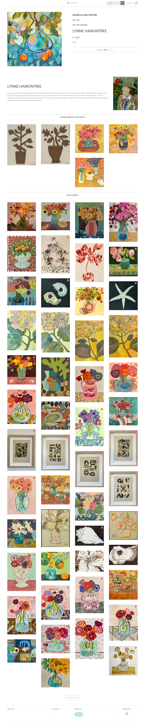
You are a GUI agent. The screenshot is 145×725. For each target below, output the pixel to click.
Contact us (110, 50)
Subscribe (129, 3)
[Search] (122, 3)
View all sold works (72, 697)
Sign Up (78, 714)
